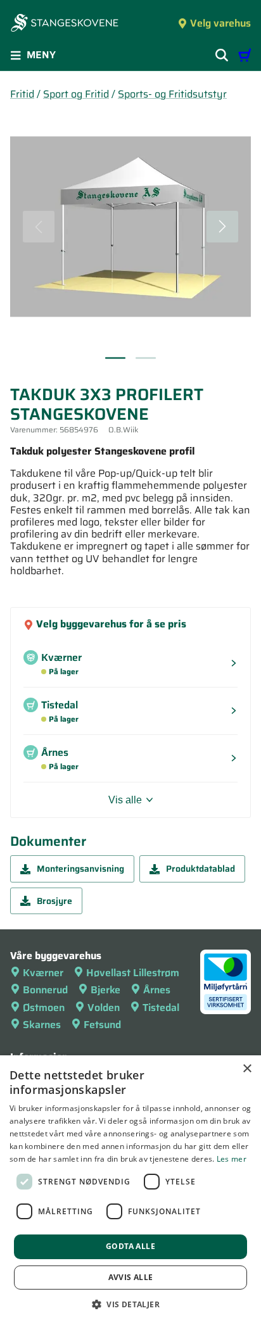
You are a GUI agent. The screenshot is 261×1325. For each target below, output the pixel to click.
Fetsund (102, 1025)
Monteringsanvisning (80, 869)
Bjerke (105, 990)
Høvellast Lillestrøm (132, 973)
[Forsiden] (64, 24)
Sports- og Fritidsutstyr (172, 94)
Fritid (22, 94)
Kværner (43, 973)
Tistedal (161, 1008)
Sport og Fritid (76, 94)
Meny (41, 55)
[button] (130, 1304)
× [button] (246, 1069)
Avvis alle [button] (130, 1277)
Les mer (231, 1158)
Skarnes (42, 1025)
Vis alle (125, 799)
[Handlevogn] (244, 55)
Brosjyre (54, 901)
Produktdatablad (200, 869)
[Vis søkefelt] (221, 55)
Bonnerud (45, 990)
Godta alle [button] (130, 1246)
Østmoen (44, 1008)
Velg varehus (220, 23)
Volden (103, 1008)
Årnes (156, 990)
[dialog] (130, 1190)
